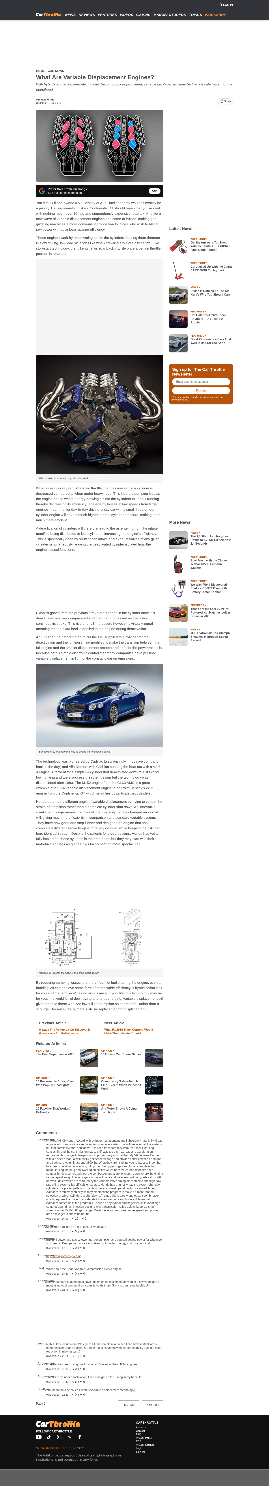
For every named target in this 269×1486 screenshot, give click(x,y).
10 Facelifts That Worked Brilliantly (53, 1110)
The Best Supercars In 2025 (55, 1054)
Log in (228, 4)
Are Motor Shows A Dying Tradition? (119, 1110)
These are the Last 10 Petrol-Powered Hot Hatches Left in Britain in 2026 (210, 612)
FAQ (138, 1434)
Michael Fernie (45, 99)
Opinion (106, 1050)
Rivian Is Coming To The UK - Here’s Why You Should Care (210, 292)
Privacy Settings (145, 1444)
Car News (56, 70)
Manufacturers (170, 15)
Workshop (215, 15)
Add (155, 191)
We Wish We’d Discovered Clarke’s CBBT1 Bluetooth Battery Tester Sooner (208, 588)
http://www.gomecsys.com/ (63, 1256)
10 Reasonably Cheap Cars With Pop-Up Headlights (55, 1083)
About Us (141, 1427)
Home (40, 70)
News (70, 15)
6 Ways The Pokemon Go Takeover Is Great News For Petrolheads (65, 1031)
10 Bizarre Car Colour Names (121, 1054)
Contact (140, 1431)
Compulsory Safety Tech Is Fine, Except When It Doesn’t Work (121, 1085)
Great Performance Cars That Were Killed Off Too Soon (210, 341)
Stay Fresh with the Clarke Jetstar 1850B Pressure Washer (208, 564)
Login (139, 1448)
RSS (138, 1441)
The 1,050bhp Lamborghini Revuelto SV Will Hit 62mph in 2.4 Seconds (210, 540)
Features (107, 15)
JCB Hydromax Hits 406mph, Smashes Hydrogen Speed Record (210, 637)
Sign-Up (140, 1451)
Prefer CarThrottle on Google (68, 189)
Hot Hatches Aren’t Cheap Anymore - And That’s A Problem (208, 319)
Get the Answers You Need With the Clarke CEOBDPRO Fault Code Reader (209, 246)
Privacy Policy (180, 399)
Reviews (87, 15)
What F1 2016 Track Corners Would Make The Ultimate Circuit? (128, 1031)
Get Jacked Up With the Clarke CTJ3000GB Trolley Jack (211, 268)
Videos (126, 15)
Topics (195, 15)
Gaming (143, 15)
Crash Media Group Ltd (58, 1448)
